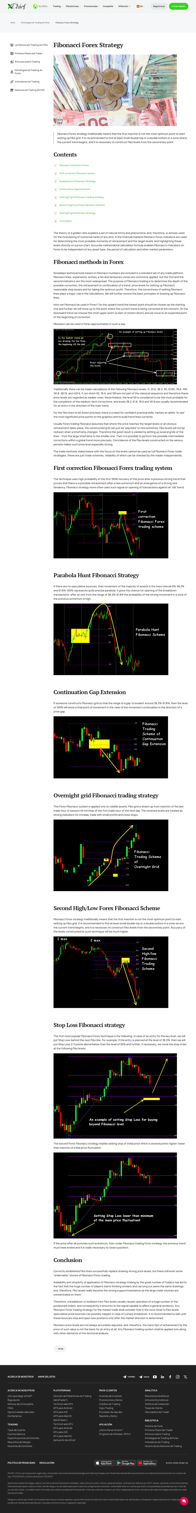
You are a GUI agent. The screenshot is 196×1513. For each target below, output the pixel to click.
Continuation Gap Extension (74, 189)
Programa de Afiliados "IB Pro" (115, 1434)
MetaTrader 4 (60, 1420)
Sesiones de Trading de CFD (29, 90)
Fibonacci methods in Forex (74, 165)
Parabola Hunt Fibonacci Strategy (77, 181)
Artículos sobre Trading (27, 61)
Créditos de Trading (109, 1404)
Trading (13, 1424)
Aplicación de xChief (64, 1440)
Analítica (151, 1390)
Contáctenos (15, 1416)
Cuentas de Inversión (110, 1396)
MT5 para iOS (60, 1412)
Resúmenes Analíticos (157, 1396)
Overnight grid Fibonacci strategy (77, 213)
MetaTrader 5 (60, 1400)
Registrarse (159, 6)
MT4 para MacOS (62, 1436)
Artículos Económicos (156, 1400)
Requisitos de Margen (19, 1442)
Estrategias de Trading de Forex (35, 22)
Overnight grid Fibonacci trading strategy (81, 197)
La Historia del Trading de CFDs (31, 44)
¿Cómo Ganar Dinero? (111, 1430)
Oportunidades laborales (21, 1412)
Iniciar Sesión (178, 6)
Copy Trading (106, 1408)
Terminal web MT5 (63, 1404)
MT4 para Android (62, 1428)
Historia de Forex (154, 1426)
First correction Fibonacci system (77, 173)
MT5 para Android (62, 1408)
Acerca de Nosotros (21, 1376)
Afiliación (123, 6)
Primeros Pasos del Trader (28, 53)
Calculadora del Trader (157, 1412)
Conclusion (65, 220)
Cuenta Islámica (16, 1434)
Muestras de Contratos (20, 1446)
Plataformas (62, 1390)
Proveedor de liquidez (110, 1412)
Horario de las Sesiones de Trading (163, 1446)
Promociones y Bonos (110, 1400)
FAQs (10, 1408)
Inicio (12, 22)
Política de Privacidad (21, 1462)
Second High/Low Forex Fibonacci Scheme (82, 205)
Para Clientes (108, 1390)
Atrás (60, 1348)
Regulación (14, 1400)
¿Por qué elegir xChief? (20, 1396)
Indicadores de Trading (27, 81)
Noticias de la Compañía (20, 1404)
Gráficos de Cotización (157, 1404)
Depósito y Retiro (108, 1416)
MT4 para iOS (60, 1432)
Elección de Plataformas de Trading (72, 1396)
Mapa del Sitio (46, 1376)
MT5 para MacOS (62, 1416)
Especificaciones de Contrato (23, 1438)
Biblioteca (152, 1420)
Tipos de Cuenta (16, 1430)
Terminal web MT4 (63, 1424)
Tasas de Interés (153, 1408)
